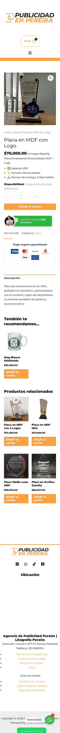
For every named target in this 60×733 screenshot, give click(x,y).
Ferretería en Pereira (32, 681)
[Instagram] (17, 564)
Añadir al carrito (30, 206)
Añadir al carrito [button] (12, 374)
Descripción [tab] (12, 278)
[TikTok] (34, 564)
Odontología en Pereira (31, 685)
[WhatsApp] (26, 564)
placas (16, 132)
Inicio (7, 132)
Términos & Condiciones (31, 654)
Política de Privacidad (31, 658)
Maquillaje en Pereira (31, 690)
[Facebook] (42, 564)
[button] (30, 53)
